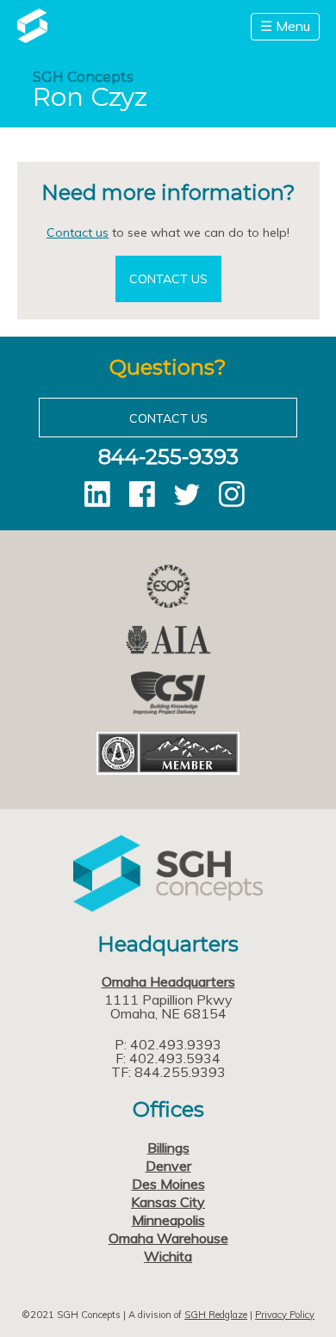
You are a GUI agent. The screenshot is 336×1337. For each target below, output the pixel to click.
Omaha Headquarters (168, 981)
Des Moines (168, 1183)
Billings (168, 1147)
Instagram (232, 494)
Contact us (78, 232)
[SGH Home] (32, 37)
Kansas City (168, 1201)
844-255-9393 (168, 456)
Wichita (168, 1256)
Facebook (142, 494)
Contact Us (168, 279)
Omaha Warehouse (168, 1238)
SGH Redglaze (215, 1315)
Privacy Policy (284, 1315)
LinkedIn (97, 494)
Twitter (187, 494)
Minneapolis (168, 1220)
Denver (168, 1165)
